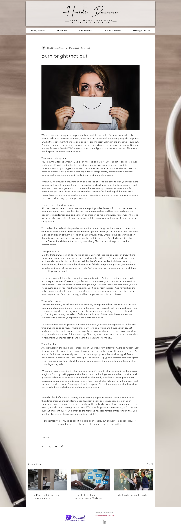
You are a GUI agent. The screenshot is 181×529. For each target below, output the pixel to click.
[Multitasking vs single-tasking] (133, 479)
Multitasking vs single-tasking (133, 495)
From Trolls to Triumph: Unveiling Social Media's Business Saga (87, 496)
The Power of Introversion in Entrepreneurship (46, 496)
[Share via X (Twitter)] (49, 446)
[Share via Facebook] (42, 446)
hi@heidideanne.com (104, 515)
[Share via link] (62, 446)
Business (45, 437)
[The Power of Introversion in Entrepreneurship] (47, 479)
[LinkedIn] (104, 521)
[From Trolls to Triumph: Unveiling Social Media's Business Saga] (90, 479)
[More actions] (138, 48)
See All (150, 464)
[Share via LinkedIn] (55, 446)
